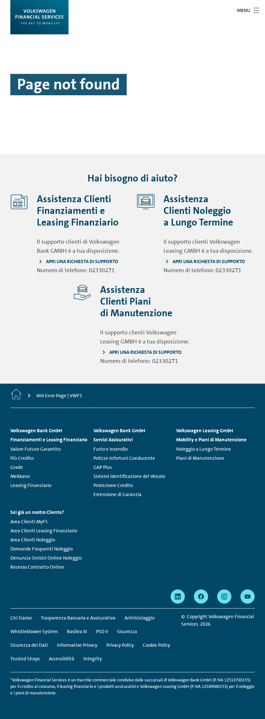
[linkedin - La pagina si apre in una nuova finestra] (178, 596)
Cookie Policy (156, 645)
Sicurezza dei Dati (29, 645)
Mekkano (20, 476)
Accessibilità (61, 658)
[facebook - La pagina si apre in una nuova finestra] (201, 596)
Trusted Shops (25, 658)
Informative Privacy (77, 645)
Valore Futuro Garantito (35, 449)
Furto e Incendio (110, 449)
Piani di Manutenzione (200, 458)
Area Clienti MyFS (29, 521)
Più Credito (22, 458)
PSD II (102, 631)
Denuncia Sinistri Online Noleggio (46, 558)
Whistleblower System (34, 631)
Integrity (92, 658)
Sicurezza (127, 631)
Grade (16, 467)
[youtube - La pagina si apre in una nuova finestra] (247, 596)
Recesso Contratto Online (37, 567)
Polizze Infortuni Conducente (124, 458)
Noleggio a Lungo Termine (203, 449)
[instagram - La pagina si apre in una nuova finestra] (224, 596)
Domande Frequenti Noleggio (41, 549)
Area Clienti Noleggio (32, 540)
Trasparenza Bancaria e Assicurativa (78, 618)
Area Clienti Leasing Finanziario (43, 531)
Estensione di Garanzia (117, 494)
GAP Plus (102, 467)
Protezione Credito (113, 485)
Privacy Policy (120, 645)
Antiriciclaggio (139, 618)
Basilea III (77, 631)
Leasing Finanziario (30, 485)
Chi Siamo (21, 618)
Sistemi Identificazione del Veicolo (129, 476)
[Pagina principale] (16, 395)
